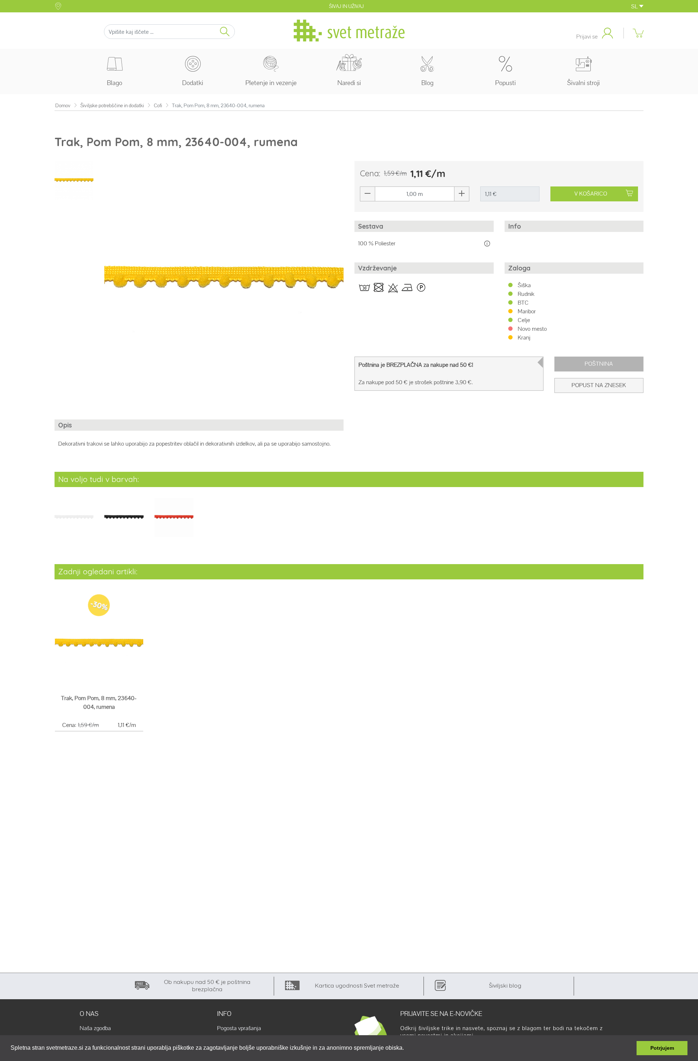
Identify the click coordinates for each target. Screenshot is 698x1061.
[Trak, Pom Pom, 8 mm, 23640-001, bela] (74, 522)
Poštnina (599, 363)
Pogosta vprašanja (239, 1028)
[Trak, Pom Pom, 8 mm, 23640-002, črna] (123, 522)
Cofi (158, 106)
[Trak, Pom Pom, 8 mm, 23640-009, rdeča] (174, 522)
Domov (63, 106)
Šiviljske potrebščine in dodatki (112, 106)
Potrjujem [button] (662, 1048)
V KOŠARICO (590, 193)
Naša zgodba (95, 1028)
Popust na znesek (598, 385)
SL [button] (635, 6)
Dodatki (192, 83)
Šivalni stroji (583, 83)
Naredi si (349, 83)
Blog (427, 83)
